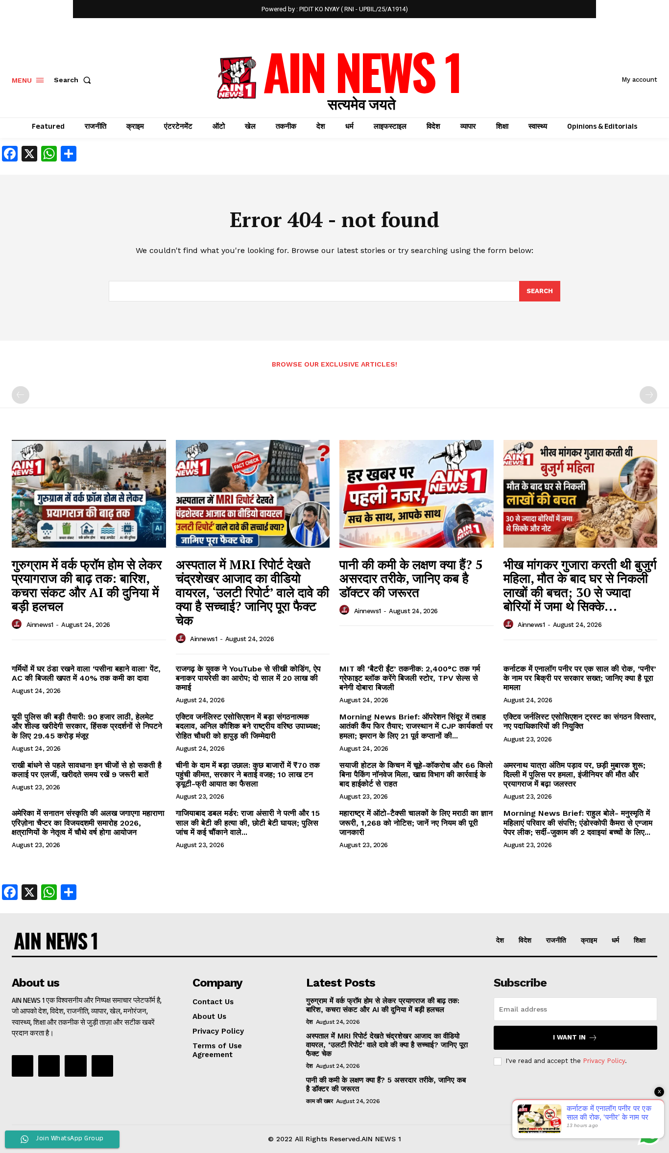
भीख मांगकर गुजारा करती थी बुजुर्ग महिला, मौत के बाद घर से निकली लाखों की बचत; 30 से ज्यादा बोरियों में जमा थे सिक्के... (580, 585)
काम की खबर (319, 1101)
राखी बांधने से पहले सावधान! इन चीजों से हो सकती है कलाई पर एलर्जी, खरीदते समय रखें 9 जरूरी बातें (87, 770)
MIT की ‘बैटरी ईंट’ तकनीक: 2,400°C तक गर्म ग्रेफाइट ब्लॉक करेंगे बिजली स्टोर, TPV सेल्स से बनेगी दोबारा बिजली (409, 678)
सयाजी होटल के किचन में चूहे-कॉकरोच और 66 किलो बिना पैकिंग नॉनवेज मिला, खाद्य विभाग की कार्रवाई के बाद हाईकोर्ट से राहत (416, 774)
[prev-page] (20, 395)
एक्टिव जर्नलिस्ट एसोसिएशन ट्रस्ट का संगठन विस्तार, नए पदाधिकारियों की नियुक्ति (579, 721)
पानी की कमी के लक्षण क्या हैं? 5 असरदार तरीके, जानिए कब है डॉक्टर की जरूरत (411, 578)
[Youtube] (102, 1066)
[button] (74, 79)
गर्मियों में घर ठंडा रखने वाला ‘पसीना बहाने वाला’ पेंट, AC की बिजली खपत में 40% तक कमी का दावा (86, 673)
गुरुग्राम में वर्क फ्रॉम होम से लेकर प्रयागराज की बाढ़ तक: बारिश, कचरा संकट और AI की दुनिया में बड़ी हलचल (87, 585)
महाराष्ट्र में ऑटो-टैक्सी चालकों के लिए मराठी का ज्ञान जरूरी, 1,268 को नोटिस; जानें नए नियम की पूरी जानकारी (416, 822)
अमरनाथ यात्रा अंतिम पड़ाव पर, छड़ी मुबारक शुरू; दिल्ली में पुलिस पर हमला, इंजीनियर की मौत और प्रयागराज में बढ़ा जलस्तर (574, 774)
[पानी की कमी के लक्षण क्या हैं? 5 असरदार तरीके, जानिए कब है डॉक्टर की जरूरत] (416, 494)
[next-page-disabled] (648, 395)
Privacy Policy (604, 1060)
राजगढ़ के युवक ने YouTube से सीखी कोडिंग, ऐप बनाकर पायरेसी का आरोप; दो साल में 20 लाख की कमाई (248, 678)
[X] (75, 1066)
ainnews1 (39, 624)
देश (309, 1021)
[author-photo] (18, 624)
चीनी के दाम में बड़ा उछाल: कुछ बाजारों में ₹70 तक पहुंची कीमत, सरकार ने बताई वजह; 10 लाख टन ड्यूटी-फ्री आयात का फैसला (248, 774)
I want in (569, 1037)
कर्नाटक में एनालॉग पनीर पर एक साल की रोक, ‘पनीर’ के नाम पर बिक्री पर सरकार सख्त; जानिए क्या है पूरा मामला (579, 678)
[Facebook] (22, 1066)
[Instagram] (49, 1066)
